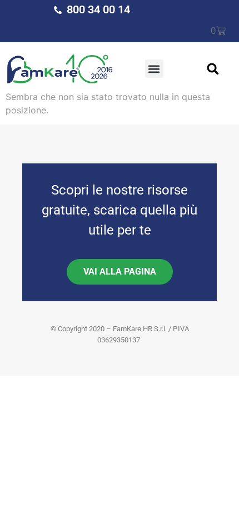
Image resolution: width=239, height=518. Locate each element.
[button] (154, 68)
